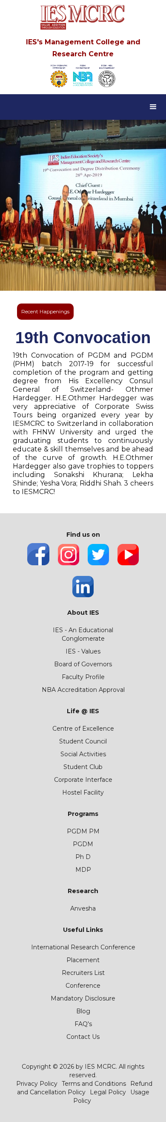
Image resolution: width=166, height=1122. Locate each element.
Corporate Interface (83, 780)
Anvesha (83, 908)
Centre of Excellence (83, 728)
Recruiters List (83, 973)
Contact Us (83, 1037)
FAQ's (83, 1024)
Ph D (83, 857)
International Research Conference (83, 947)
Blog (83, 1011)
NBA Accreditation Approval (83, 690)
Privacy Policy (36, 1083)
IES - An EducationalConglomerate (83, 634)
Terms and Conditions (94, 1083)
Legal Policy (108, 1092)
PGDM (83, 844)
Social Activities (83, 754)
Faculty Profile (83, 677)
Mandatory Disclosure (83, 998)
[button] (153, 107)
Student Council (83, 741)
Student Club (83, 767)
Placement (83, 960)
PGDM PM (83, 831)
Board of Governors (83, 664)
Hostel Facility (83, 792)
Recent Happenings (45, 311)
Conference (83, 985)
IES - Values (83, 651)
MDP (83, 869)
